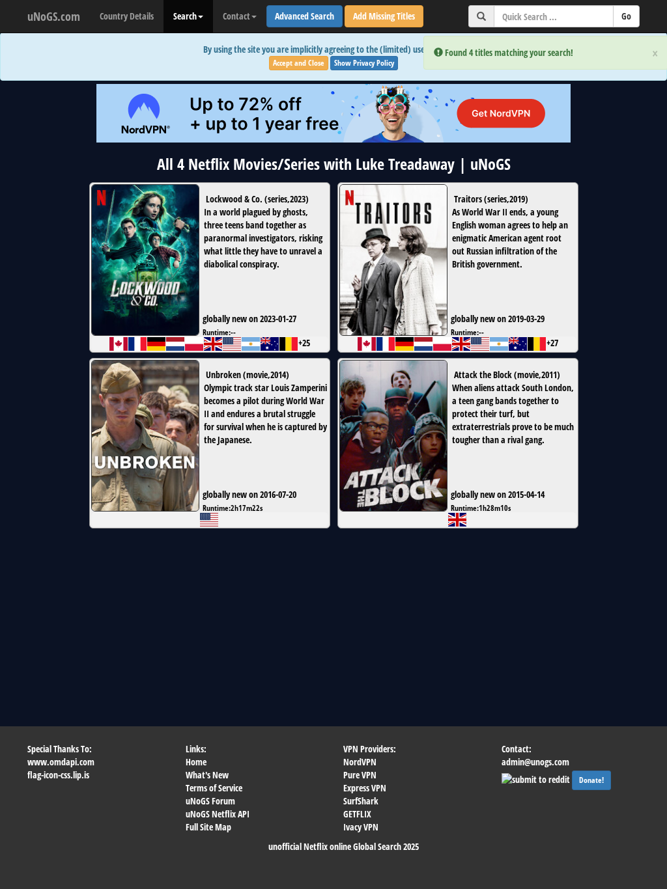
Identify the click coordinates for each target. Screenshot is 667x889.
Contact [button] (236, 16)
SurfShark (360, 801)
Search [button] (185, 16)
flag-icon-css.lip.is (58, 775)
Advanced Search (304, 16)
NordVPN (359, 762)
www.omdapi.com (60, 762)
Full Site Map (208, 827)
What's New (207, 775)
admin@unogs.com (535, 762)
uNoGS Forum (210, 801)
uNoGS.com (53, 16)
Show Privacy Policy (364, 62)
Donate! (591, 780)
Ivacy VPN (360, 827)
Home (196, 762)
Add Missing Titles (384, 16)
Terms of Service (214, 788)
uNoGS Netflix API (217, 814)
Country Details (127, 16)
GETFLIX (357, 814)
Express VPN (364, 788)
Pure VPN (359, 775)
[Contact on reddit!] (537, 778)
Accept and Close (298, 62)
